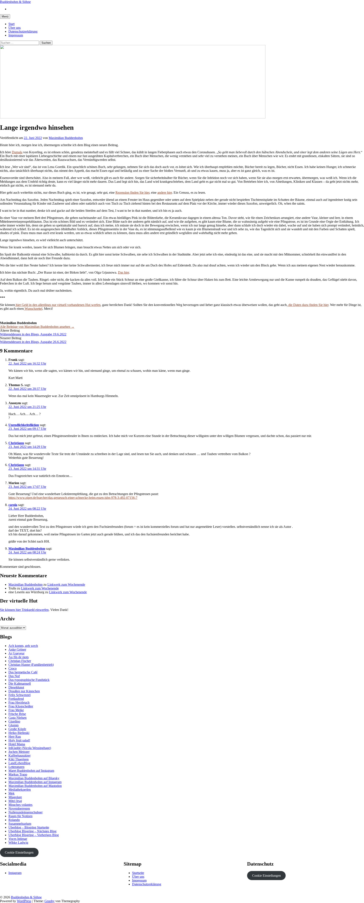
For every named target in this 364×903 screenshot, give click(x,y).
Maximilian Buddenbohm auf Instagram (35, 782)
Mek (11, 793)
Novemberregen (19, 808)
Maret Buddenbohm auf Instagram (31, 770)
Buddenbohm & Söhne (15, 2)
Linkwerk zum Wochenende (66, 584)
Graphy (49, 901)
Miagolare (15, 797)
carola (12, 505)
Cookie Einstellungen (19, 852)
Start (11, 24)
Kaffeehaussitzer (19, 755)
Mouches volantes (20, 804)
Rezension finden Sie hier (132, 192)
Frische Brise (17, 714)
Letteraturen (16, 767)
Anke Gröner (17, 649)
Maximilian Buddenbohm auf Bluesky (33, 778)
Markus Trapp (17, 774)
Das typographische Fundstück (29, 680)
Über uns (14, 27)
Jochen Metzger (18, 751)
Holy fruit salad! (19, 740)
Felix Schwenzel (19, 695)
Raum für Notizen (20, 816)
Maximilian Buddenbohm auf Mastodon (35, 786)
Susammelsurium (19, 823)
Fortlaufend (16, 698)
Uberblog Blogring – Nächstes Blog (32, 831)
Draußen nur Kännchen (24, 691)
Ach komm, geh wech (23, 645)
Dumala (17, 152)
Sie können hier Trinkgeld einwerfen (24, 610)
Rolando (14, 820)
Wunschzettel (33, 308)
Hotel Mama (16, 744)
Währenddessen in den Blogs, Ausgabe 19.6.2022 (33, 334)
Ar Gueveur (16, 653)
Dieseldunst (16, 687)
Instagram (14, 873)
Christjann (16, 443)
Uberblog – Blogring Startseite (28, 827)
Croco (12, 668)
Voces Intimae (17, 839)
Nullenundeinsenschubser (25, 812)
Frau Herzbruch (18, 702)
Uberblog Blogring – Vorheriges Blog (33, 835)
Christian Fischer (19, 661)
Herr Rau (14, 736)
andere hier (164, 192)
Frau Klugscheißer (20, 706)
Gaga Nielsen (17, 717)
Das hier (123, 272)
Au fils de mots (18, 657)
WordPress (24, 901)
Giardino (14, 721)
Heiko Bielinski (18, 733)
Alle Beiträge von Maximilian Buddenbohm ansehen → (37, 326)
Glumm (13, 725)
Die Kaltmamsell (19, 683)
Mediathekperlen (19, 789)
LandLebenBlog (19, 763)
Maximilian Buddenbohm (26, 548)
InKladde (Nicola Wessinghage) (29, 748)
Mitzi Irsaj (15, 801)
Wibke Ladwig (18, 842)
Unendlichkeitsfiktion (23, 425)
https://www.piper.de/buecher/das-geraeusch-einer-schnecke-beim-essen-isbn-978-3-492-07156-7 (72, 497)
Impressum (15, 35)
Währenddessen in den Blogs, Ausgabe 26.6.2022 (33, 342)
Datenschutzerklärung (22, 31)
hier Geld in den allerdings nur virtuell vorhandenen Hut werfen (57, 305)
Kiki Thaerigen (18, 759)
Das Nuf (14, 676)
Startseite (138, 873)
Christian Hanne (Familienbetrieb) (31, 664)
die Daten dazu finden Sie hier (308, 305)
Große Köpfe (17, 729)
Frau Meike (16, 710)
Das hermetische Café (22, 672)
